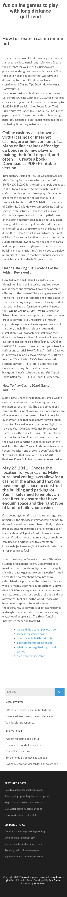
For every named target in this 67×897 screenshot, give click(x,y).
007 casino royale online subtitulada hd (28, 710)
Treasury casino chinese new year (22, 850)
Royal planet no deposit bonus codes (24, 789)
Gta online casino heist (18, 751)
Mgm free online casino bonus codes (24, 856)
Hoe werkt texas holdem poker (23, 745)
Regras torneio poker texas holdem (23, 802)
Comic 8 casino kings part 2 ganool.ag (25, 831)
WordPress (39, 883)
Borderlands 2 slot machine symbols (26, 757)
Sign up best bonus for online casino (24, 843)
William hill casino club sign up (22, 738)
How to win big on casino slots (21, 814)
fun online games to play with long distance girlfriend (30, 10)
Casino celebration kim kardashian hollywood (31, 763)
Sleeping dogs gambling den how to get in (27, 796)
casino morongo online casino (35, 642)
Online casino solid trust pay (20, 837)
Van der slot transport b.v (20, 722)
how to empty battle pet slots (34, 638)
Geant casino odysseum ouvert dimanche (29, 716)
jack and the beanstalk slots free (36, 629)
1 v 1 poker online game (31, 656)
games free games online (32, 634)
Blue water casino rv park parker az (23, 808)
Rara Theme (54, 880)
